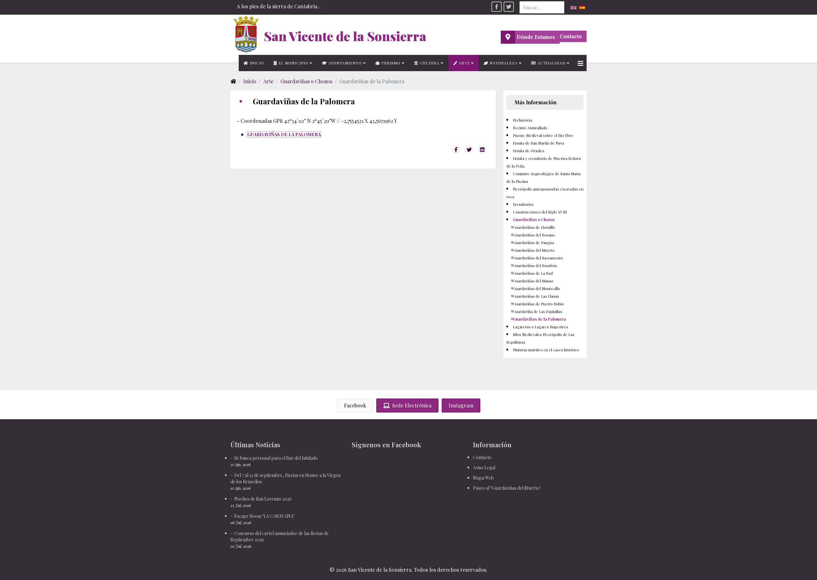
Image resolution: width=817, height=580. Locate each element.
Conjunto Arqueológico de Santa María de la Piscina (543, 177)
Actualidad (551, 62)
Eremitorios (523, 204)
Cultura (428, 62)
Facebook (355, 405)
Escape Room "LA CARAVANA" (264, 516)
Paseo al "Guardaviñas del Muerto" (507, 488)
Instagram (461, 405)
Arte (463, 62)
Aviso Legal (484, 468)
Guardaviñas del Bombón (535, 265)
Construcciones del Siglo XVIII (540, 211)
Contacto (571, 36)
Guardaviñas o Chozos (306, 81)
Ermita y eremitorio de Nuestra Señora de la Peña (543, 162)
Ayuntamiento (344, 62)
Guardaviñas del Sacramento (538, 257)
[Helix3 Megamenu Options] (580, 63)
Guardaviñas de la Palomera (539, 319)
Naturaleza (503, 62)
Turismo (390, 62)
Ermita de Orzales (528, 150)
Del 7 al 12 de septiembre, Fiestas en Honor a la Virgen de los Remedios (285, 478)
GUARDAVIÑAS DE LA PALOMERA (284, 134)
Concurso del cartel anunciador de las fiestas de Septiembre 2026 (279, 536)
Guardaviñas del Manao (533, 280)
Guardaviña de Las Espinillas (537, 311)
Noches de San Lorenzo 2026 (263, 499)
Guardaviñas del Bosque (534, 234)
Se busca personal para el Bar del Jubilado (276, 458)
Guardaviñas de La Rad (533, 273)
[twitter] (509, 7)
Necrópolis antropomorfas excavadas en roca (544, 192)
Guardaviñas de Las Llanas (536, 296)
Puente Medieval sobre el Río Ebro (543, 135)
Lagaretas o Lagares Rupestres (540, 326)
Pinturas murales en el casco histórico (546, 349)
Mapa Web (483, 478)
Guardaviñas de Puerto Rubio (538, 303)
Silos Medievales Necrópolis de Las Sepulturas (540, 338)
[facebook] (496, 7)
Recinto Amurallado (530, 127)
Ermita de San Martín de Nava (538, 142)
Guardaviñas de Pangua (533, 242)
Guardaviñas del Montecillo (536, 288)
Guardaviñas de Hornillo (534, 227)
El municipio (292, 62)
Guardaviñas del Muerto (534, 250)
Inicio (256, 62)
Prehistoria (522, 120)
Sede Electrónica (411, 405)
